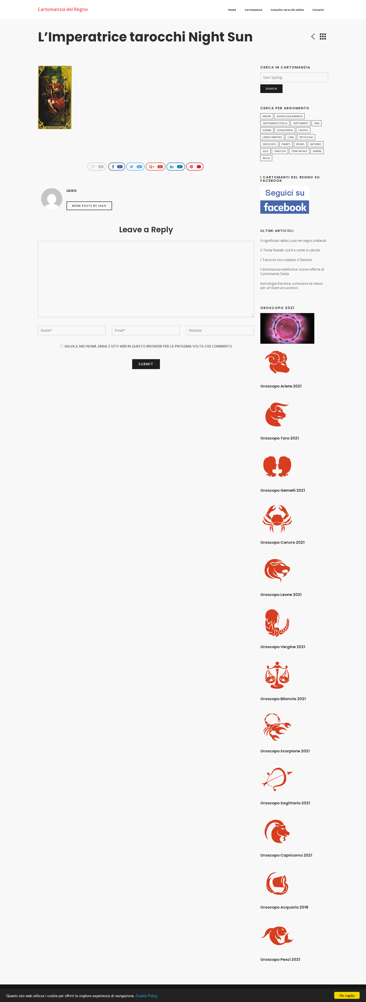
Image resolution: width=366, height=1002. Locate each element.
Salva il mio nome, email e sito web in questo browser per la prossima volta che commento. (148, 346)
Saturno (315, 144)
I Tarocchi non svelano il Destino (286, 260)
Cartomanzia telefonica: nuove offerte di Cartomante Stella (292, 271)
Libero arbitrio (272, 137)
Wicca (266, 158)
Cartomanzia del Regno (63, 9)
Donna (267, 130)
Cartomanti (300, 123)
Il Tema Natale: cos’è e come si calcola (290, 250)
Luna (291, 137)
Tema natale (299, 151)
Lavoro (303, 130)
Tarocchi (280, 151)
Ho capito (347, 995)
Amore (267, 116)
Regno (300, 144)
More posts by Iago (89, 206)
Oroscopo (269, 144)
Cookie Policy (147, 995)
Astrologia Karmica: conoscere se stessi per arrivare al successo (291, 285)
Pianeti (286, 144)
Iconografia (285, 130)
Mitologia (306, 137)
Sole (265, 151)
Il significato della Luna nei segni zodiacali (293, 240)
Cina (316, 123)
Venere (317, 151)
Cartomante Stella (275, 123)
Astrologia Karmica (289, 116)
